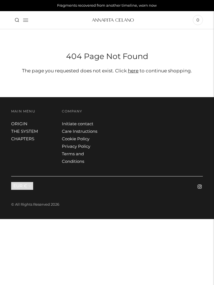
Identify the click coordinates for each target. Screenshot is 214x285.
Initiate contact (77, 123)
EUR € (20, 185)
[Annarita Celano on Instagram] (200, 187)
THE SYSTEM (24, 131)
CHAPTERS (22, 138)
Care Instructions (79, 131)
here (133, 70)
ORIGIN (19, 123)
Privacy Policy (76, 146)
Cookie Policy (75, 138)
